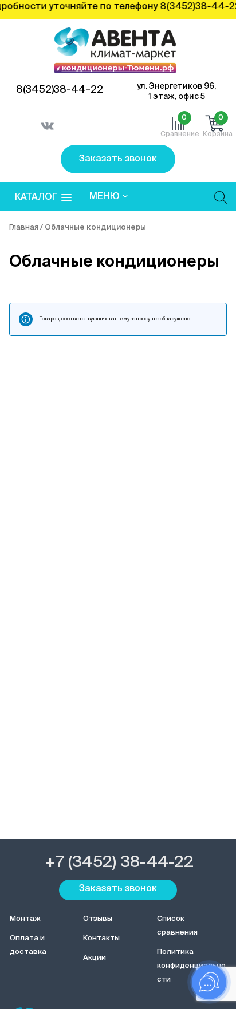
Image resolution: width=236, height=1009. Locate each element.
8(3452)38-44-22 (59, 90)
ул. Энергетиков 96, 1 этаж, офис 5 (176, 91)
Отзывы (97, 919)
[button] (43, 197)
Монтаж (25, 919)
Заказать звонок (118, 159)
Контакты (101, 938)
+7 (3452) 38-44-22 (119, 862)
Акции (94, 957)
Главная (23, 227)
